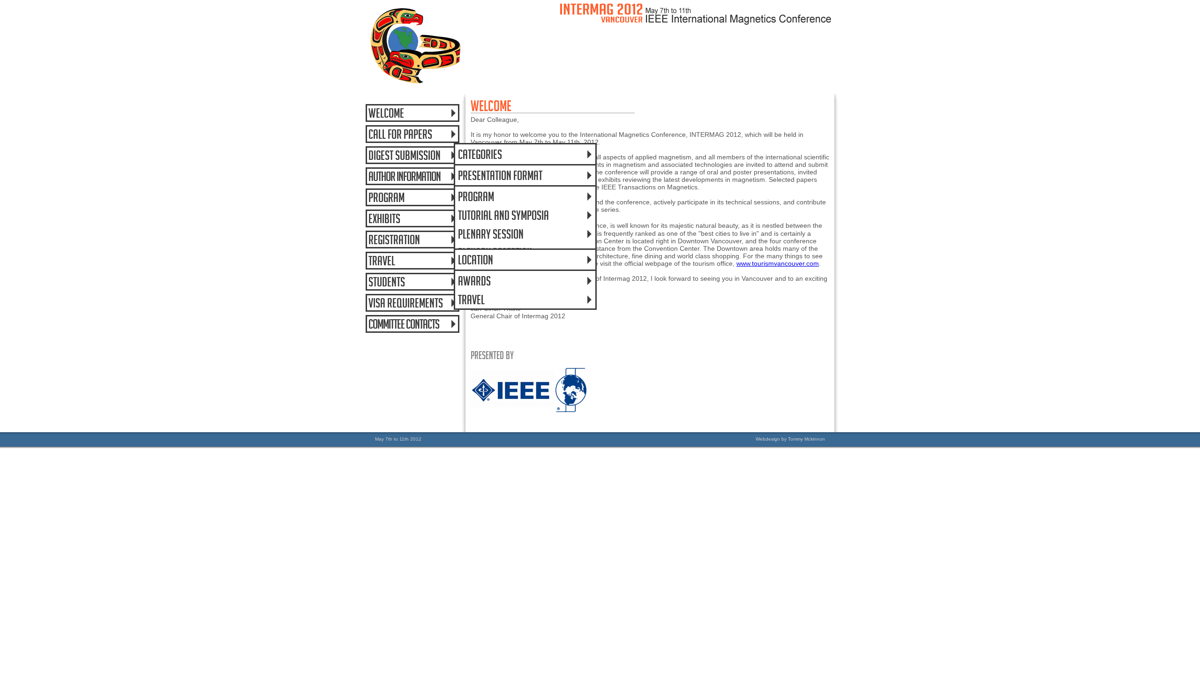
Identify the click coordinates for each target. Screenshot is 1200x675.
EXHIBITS (384, 217)
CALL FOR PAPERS (400, 133)
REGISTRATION (394, 238)
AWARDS (474, 280)
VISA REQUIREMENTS (405, 302)
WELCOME (386, 112)
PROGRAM (476, 195)
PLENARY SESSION (491, 233)
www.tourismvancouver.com (777, 263)
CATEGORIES (480, 153)
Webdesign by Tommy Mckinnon (790, 439)
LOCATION (475, 259)
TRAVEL (471, 298)
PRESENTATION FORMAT (500, 174)
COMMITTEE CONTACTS (403, 323)
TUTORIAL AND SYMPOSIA (503, 214)
